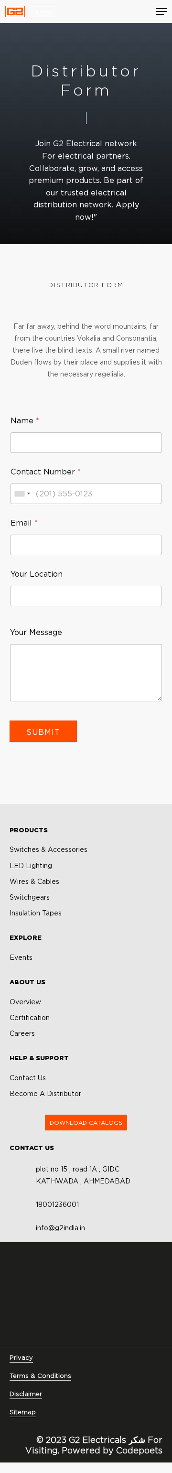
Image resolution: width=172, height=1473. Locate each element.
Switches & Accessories (48, 849)
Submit (43, 732)
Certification (30, 1017)
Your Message (36, 632)
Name (25, 420)
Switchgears (30, 897)
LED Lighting (31, 866)
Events (21, 957)
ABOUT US (27, 982)
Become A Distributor (45, 1093)
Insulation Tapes (36, 913)
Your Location (37, 574)
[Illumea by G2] (43, 11)
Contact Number (46, 471)
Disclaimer (26, 1393)
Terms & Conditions (40, 1375)
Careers (22, 1033)
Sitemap (23, 1411)
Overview (25, 1002)
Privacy (21, 1357)
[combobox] (22, 494)
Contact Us (28, 1078)
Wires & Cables (34, 881)
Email (24, 522)
